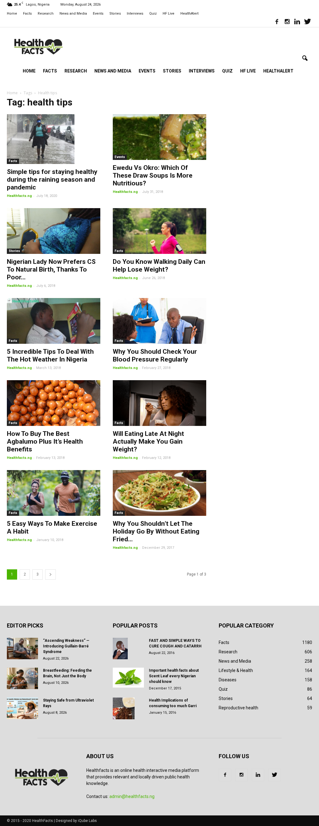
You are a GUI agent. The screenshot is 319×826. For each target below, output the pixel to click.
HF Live (168, 14)
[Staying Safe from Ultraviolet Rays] (22, 708)
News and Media (73, 14)
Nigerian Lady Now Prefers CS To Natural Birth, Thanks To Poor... (51, 269)
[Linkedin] (297, 22)
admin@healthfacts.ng (132, 796)
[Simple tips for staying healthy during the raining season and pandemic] (53, 139)
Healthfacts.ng (19, 196)
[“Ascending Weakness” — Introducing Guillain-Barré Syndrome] (22, 648)
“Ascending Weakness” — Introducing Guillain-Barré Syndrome (66, 646)
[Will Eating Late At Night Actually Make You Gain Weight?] (159, 403)
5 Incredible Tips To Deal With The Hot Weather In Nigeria (50, 355)
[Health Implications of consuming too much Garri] (124, 708)
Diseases (227, 679)
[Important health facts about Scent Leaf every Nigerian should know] (128, 678)
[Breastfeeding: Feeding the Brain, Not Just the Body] (22, 678)
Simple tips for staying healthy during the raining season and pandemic (52, 179)
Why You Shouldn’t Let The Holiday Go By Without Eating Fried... (156, 531)
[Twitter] (307, 22)
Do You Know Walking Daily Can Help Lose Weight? (159, 265)
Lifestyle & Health (236, 670)
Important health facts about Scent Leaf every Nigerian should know (174, 676)
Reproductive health (238, 707)
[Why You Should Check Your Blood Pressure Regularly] (159, 321)
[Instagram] (287, 22)
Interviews (135, 14)
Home (12, 14)
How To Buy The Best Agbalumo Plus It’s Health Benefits (45, 441)
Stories (115, 14)
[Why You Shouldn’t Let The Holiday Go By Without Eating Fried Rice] (159, 493)
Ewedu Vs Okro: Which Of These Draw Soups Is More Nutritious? (153, 175)
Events (98, 14)
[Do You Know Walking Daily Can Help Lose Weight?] (159, 231)
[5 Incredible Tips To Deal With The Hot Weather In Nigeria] (53, 321)
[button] (304, 58)
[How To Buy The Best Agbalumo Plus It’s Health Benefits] (53, 403)
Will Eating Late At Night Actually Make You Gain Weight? (148, 441)
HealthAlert (189, 14)
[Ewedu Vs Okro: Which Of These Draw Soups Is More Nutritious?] (159, 137)
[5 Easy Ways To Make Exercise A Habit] (53, 493)
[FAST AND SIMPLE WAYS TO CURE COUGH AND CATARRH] (120, 649)
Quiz (153, 14)
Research (46, 14)
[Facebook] (276, 22)
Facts (27, 14)
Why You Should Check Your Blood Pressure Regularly (155, 355)
